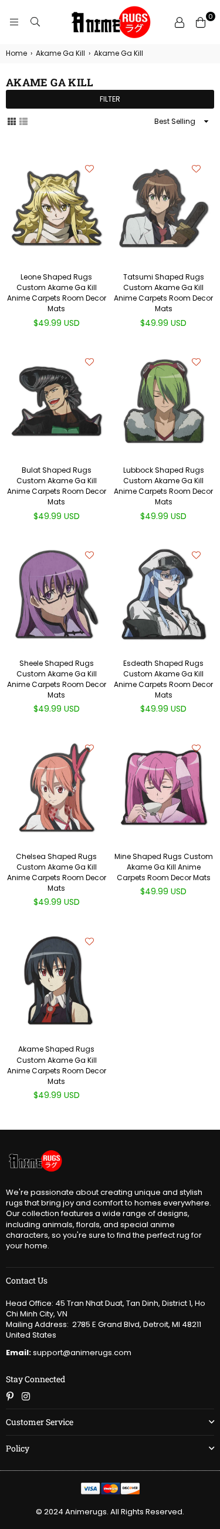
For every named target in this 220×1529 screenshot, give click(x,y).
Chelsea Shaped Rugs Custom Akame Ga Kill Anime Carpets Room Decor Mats (56, 872)
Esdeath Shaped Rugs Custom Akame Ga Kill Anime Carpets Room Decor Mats (163, 679)
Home (16, 53)
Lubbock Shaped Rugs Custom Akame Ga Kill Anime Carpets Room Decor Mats (163, 486)
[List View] (23, 121)
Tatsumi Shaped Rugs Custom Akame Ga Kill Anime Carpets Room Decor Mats (163, 293)
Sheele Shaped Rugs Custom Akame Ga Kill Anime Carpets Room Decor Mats (56, 679)
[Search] (35, 22)
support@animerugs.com (68, 1352)
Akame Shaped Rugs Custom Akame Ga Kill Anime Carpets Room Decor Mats (56, 1065)
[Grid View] (12, 121)
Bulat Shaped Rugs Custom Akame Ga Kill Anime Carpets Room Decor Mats (56, 486)
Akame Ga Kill (60, 53)
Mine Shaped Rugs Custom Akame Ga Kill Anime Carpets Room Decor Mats (163, 867)
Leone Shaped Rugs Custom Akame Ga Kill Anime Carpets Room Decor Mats (56, 293)
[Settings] (179, 22)
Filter (110, 99)
